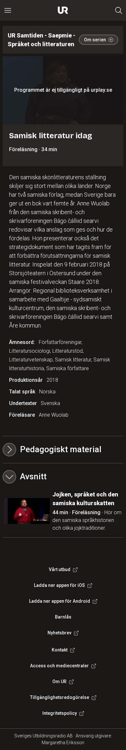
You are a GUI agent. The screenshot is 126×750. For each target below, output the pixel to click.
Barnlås (63, 617)
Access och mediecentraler (59, 665)
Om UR (59, 681)
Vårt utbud (59, 569)
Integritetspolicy (59, 713)
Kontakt (60, 649)
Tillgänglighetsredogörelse (59, 697)
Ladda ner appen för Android (59, 601)
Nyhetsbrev (59, 632)
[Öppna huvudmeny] (8, 10)
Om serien (95, 39)
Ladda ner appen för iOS (59, 585)
